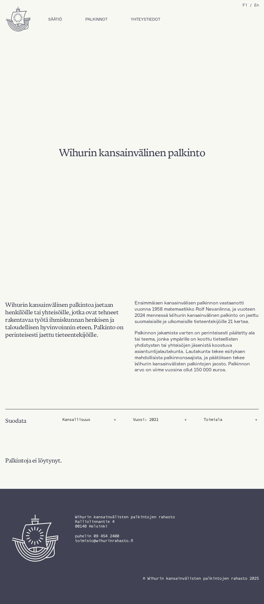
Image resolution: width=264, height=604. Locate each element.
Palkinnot (96, 19)
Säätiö (55, 19)
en (256, 5)
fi (245, 5)
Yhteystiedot (145, 19)
